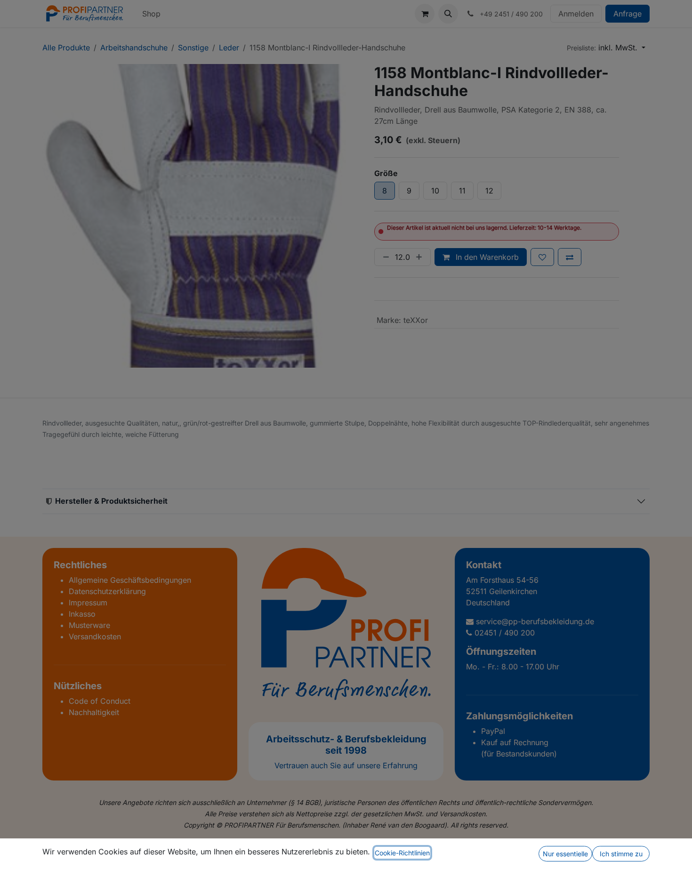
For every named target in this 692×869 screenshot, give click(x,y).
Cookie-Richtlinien (402, 853)
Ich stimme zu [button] (621, 854)
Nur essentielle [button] (565, 854)
